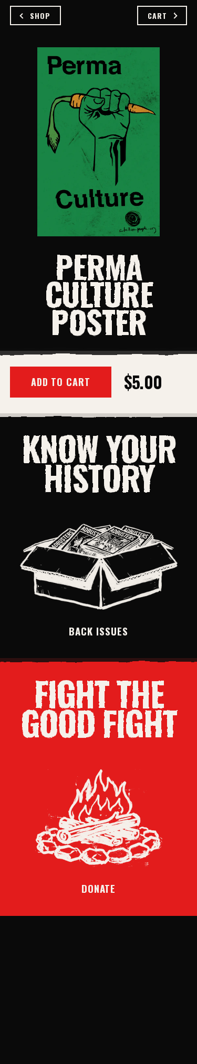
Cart (157, 15)
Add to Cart (60, 382)
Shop (40, 15)
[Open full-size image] (99, 141)
